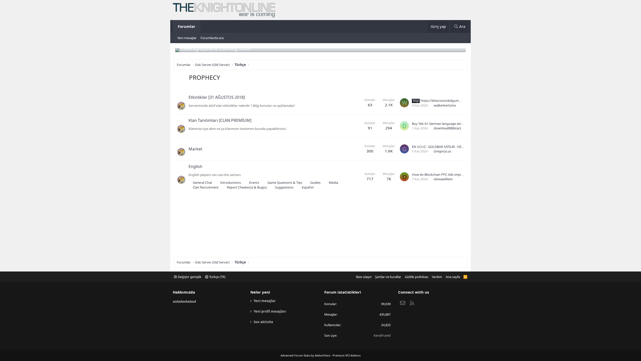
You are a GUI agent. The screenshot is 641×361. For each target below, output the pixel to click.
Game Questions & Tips (284, 182)
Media (333, 182)
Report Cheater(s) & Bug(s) (247, 187)
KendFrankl (382, 335)
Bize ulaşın (364, 277)
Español (307, 187)
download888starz (447, 128)
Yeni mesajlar (187, 38)
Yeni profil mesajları (270, 311)
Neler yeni (260, 292)
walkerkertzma (445, 105)
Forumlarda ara (212, 38)
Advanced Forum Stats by (321, 355)
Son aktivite (263, 322)
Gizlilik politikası (416, 277)
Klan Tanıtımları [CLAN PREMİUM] (220, 120)
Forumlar (186, 26)
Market (195, 149)
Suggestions (284, 187)
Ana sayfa (453, 277)
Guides (315, 182)
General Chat (202, 182)
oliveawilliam (443, 179)
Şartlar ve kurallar (388, 277)
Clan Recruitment (206, 187)
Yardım (437, 277)
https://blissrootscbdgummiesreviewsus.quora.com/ (456, 100)
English (195, 166)
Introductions (230, 182)
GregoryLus (442, 151)
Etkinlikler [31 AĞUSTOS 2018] (217, 97)
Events (254, 182)
